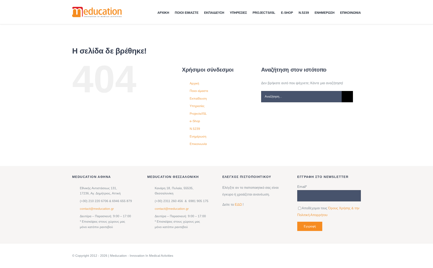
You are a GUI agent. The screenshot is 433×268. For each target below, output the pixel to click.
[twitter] (340, 255)
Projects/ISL (198, 113)
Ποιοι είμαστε (199, 91)
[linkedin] (319, 255)
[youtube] (347, 255)
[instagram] (333, 255)
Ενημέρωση (198, 136)
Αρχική (194, 83)
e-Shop (195, 121)
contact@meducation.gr (97, 208)
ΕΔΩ (238, 204)
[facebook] (326, 255)
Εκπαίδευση (198, 98)
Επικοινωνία (198, 144)
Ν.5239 (195, 129)
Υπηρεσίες (197, 106)
